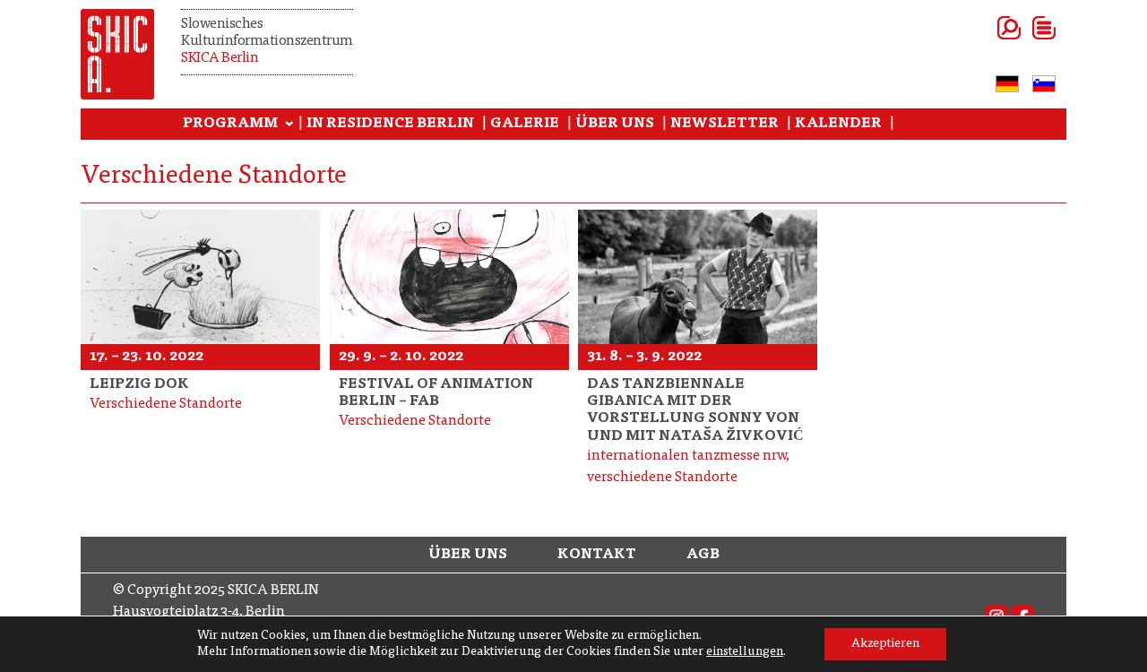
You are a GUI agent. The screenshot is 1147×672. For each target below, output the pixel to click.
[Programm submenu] (289, 124)
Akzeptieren (885, 644)
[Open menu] (1022, 27)
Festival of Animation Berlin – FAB (436, 393)
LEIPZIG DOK (139, 384)
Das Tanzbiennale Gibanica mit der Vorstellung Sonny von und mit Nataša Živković (695, 410)
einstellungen (744, 652)
